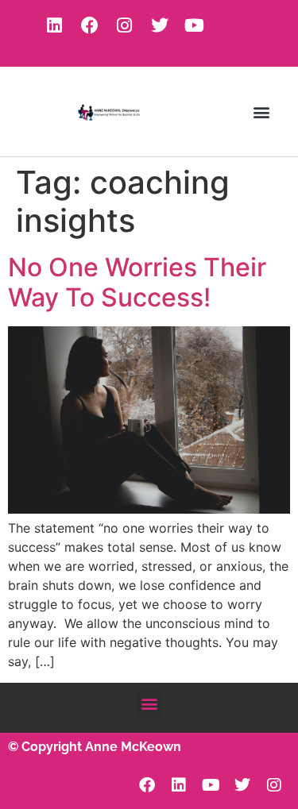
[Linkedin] (54, 25)
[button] (261, 111)
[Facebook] (89, 25)
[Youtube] (194, 25)
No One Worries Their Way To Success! (137, 282)
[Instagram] (124, 25)
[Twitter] (159, 25)
